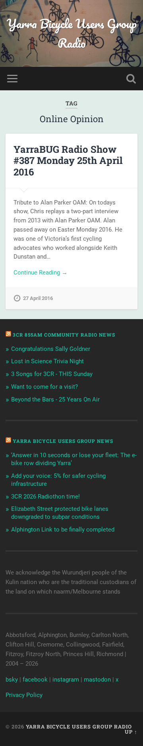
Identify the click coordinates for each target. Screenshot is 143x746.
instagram (65, 679)
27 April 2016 (38, 298)
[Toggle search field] (131, 78)
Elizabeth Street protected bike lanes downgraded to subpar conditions (59, 512)
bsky (12, 679)
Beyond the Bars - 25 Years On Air (55, 399)
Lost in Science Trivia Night (47, 361)
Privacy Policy (24, 695)
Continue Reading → (41, 272)
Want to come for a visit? (44, 386)
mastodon (97, 679)
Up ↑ (131, 731)
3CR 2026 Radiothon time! (45, 496)
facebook (35, 679)
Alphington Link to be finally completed (62, 529)
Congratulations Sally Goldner (50, 349)
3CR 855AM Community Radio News (64, 334)
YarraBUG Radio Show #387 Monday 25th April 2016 (68, 161)
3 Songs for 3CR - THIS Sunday (52, 374)
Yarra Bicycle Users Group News (63, 441)
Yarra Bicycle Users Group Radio (72, 33)
